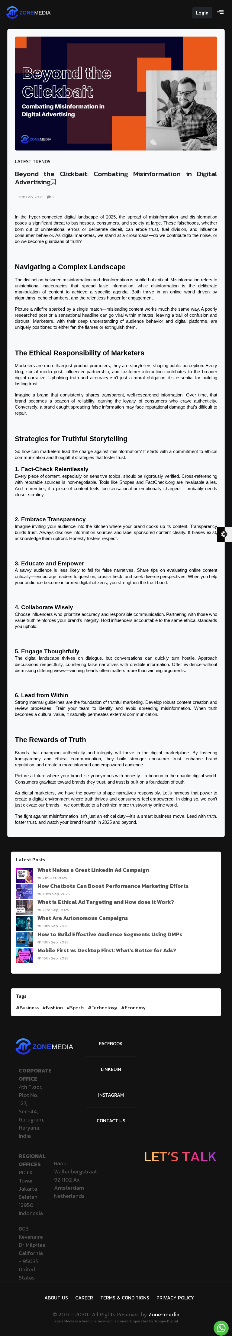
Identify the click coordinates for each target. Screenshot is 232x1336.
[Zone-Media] (28, 11)
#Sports (75, 1007)
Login (202, 12)
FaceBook (111, 1043)
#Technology (103, 1007)
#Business (27, 1007)
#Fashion (52, 1007)
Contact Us (111, 1120)
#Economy (133, 1007)
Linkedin (111, 1069)
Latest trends (32, 161)
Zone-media (163, 1314)
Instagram (111, 1094)
